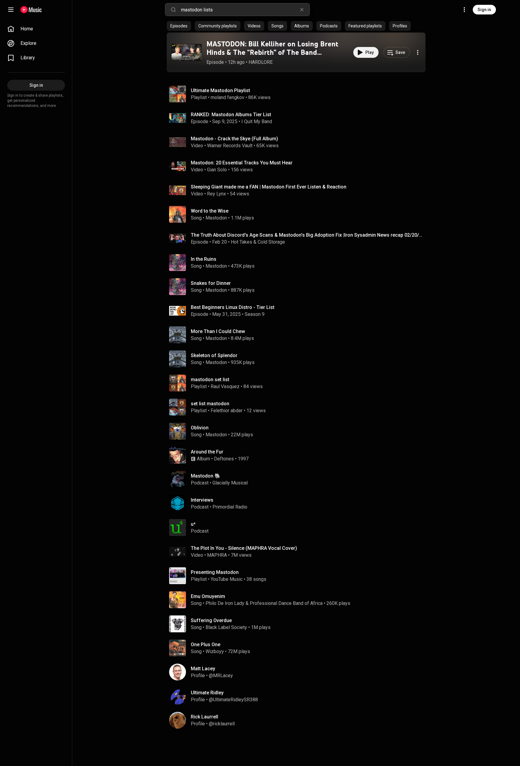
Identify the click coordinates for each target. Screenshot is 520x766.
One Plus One (205, 644)
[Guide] (10, 9)
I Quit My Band (256, 121)
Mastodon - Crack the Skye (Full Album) (234, 139)
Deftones (224, 459)
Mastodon (216, 218)
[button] (186, 52)
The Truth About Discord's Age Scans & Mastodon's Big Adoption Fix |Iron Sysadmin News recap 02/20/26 (307, 235)
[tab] (179, 26)
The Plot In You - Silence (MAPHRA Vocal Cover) (244, 548)
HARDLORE (261, 62)
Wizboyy (215, 651)
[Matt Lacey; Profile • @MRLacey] (298, 672)
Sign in (484, 9)
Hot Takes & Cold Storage (258, 242)
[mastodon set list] (298, 383)
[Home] (31, 9)
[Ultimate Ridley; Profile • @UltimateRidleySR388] (298, 696)
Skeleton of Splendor (214, 355)
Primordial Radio (229, 507)
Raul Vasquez (225, 386)
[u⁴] (298, 527)
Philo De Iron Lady (225, 603)
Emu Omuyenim (208, 596)
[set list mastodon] (298, 407)
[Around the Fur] (298, 455)
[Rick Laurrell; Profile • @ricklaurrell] (298, 720)
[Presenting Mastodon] (298, 576)
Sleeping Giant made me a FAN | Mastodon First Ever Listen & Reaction (268, 187)
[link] (36, 29)
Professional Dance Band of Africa (286, 603)
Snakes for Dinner (211, 283)
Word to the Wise (209, 211)
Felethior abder (227, 410)
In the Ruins (203, 259)
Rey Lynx (216, 194)
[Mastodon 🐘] (298, 479)
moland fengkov (227, 97)
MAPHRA (217, 555)
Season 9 (255, 314)
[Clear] (302, 9)
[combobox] (245, 10)
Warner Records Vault (229, 145)
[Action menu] (417, 52)
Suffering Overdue (211, 620)
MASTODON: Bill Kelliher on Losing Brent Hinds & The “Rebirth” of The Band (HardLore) (272, 52)
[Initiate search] (173, 9)
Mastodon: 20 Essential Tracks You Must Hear (241, 163)
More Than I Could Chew (218, 331)
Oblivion (200, 428)
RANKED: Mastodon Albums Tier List (231, 114)
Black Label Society (226, 627)
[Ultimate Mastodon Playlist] (298, 94)
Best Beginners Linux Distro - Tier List (232, 307)
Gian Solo (217, 170)
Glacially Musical (230, 483)
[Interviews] (298, 503)
